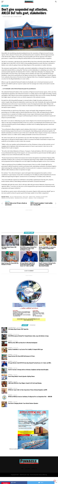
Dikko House (32, 196)
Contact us (34, 468)
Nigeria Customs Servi (42, 196)
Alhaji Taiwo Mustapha (16, 196)
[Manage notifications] (55, 481)
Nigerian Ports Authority (21, 198)
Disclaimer (27, 468)
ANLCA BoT (25, 196)
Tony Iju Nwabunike (39, 198)
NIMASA (31, 198)
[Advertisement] (28, 221)
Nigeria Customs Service (8, 198)
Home (22, 468)
